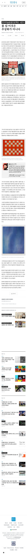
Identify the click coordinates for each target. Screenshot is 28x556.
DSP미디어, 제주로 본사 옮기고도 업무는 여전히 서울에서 (10, 473)
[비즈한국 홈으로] (13, 2)
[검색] (5, 2)
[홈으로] (13, 519)
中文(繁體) (12, 549)
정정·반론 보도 (10, 527)
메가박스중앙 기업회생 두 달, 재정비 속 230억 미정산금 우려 (9, 464)
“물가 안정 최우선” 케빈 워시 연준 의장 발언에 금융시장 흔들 (10, 413)
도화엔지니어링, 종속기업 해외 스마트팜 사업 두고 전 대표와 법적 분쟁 (10, 482)
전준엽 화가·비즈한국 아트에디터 (7, 32)
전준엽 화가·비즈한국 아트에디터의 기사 (9, 310)
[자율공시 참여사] (13, 543)
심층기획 (5, 6)
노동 (20, 6)
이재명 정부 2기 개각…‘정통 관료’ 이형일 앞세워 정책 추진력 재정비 (9, 403)
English (5, 547)
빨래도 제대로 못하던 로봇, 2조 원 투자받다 (10, 433)
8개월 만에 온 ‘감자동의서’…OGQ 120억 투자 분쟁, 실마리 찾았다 (9, 444)
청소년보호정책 (20, 525)
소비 (22, 6)
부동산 (14, 6)
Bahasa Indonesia (10, 547)
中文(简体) (21, 547)
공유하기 (14, 293)
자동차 (26, 6)
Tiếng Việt (17, 547)
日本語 (16, 549)
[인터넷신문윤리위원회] (13, 529)
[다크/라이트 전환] (3, 2)
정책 (17, 6)
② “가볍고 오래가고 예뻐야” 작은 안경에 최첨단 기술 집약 (10, 423)
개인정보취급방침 (6, 525)
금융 (11, 6)
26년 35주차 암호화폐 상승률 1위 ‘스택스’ (10, 454)
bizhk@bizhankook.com (18, 537)
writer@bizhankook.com (6, 301)
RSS (14, 527)
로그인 (24, 2)
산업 (8, 6)
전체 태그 (18, 527)
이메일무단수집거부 (14, 525)
